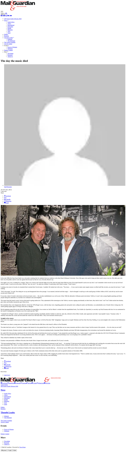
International (7, 396)
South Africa (7, 393)
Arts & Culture (5, 422)
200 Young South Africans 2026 (9, 386)
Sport (5, 404)
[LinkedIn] (4, 16)
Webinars (6, 431)
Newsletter (7, 441)
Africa (6, 395)
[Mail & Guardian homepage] (63, 6)
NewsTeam (22, 447)
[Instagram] (2, 16)
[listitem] (4, 383)
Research (6, 442)
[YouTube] (11, 16)
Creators (5, 384)
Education (7, 398)
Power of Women (9, 429)
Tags (2, 384)
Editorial (6, 416)
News (3, 390)
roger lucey (7, 375)
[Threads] (5, 16)
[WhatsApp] (9, 16)
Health (6, 399)
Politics (3, 407)
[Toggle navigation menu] (2, 12)
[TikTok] (7, 16)
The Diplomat (8, 417)
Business (3, 409)
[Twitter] (8, 16)
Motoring (6, 401)
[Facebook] (1, 16)
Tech (5, 403)
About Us (6, 444)
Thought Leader (8, 412)
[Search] (6, 14)
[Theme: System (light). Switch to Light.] (3, 14)
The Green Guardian (6, 420)
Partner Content (5, 434)
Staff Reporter (8, 187)
